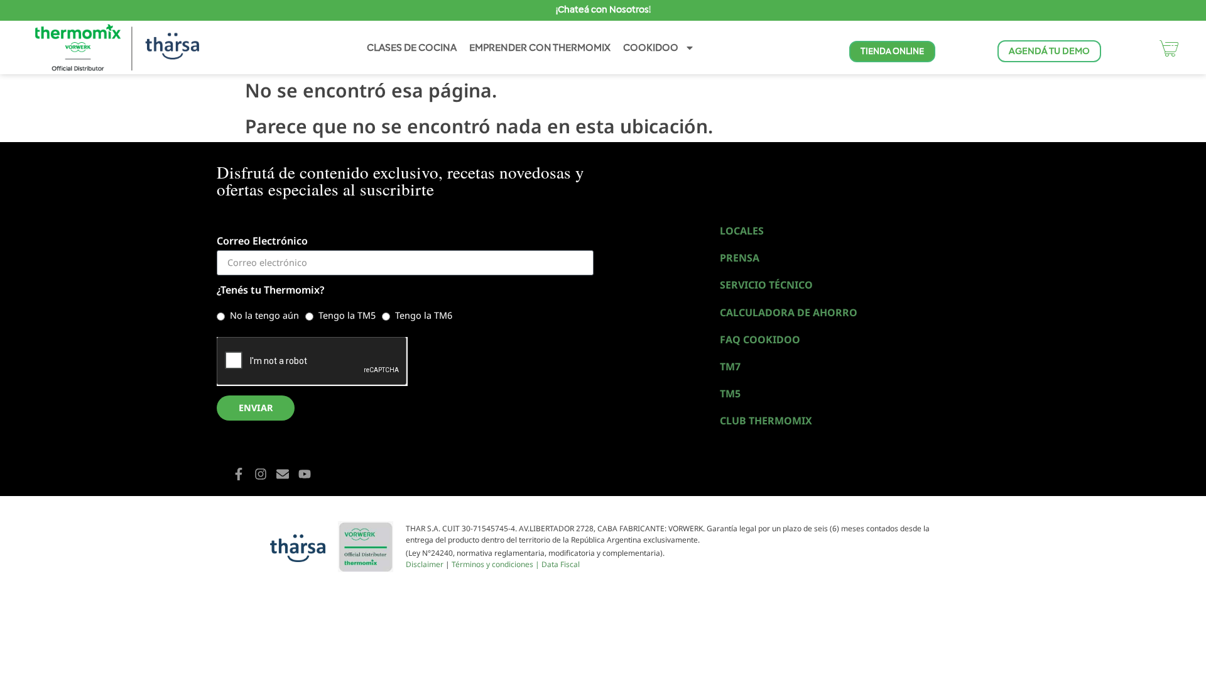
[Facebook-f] (238, 474)
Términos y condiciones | (496, 564)
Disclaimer (424, 564)
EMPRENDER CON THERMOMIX (540, 47)
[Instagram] (260, 474)
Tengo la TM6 (423, 315)
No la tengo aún (264, 315)
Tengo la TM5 (347, 315)
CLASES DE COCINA (412, 47)
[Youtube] (304, 474)
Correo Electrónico (262, 242)
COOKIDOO (650, 47)
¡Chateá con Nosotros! (603, 9)
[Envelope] (282, 474)
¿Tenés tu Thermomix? (270, 291)
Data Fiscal (560, 564)
